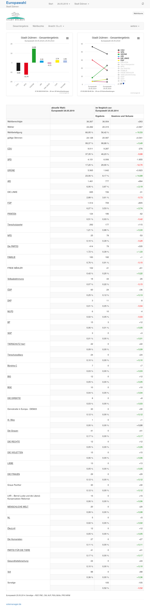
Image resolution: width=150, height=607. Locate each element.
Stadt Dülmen (81, 3)
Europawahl (16, 2)
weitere (134, 25)
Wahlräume (138, 13)
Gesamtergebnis (20, 25)
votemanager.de (13, 604)
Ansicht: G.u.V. (55, 25)
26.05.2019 (63, 3)
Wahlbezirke (38, 25)
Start (51, 3)
